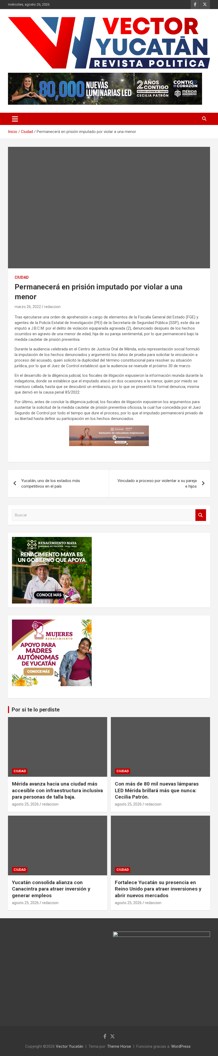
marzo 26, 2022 (28, 307)
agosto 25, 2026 (25, 804)
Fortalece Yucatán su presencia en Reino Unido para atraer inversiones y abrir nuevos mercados (158, 889)
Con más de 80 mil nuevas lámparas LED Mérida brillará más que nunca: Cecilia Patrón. (157, 790)
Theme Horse (119, 1046)
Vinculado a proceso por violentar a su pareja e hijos (157, 483)
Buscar (200, 515)
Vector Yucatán (69, 1046)
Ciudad (22, 277)
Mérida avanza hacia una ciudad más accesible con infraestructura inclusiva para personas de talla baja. (57, 790)
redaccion (52, 307)
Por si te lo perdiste (36, 709)
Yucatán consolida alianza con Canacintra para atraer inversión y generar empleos (51, 889)
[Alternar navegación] (15, 119)
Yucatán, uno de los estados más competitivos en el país (50, 483)
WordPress (181, 1046)
